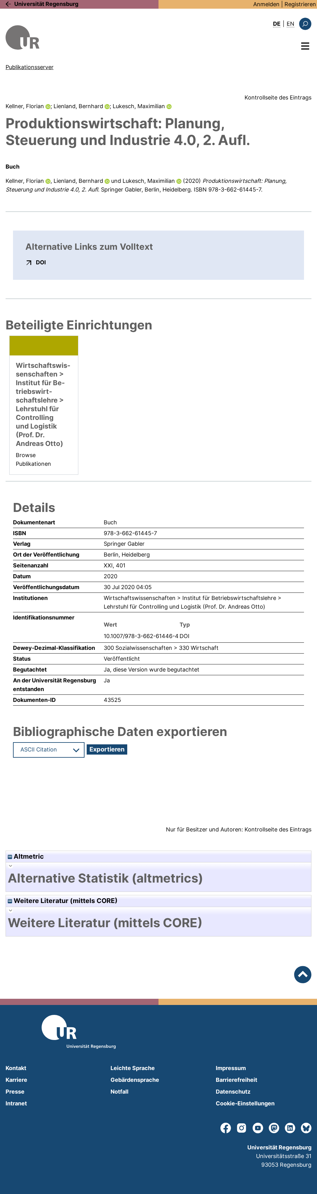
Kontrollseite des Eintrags (278, 97)
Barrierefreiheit (236, 1080)
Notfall (119, 1091)
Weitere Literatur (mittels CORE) (65, 901)
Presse (15, 1091)
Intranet (16, 1103)
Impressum (231, 1068)
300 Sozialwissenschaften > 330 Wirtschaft (161, 648)
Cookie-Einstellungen (245, 1103)
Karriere (16, 1080)
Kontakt (16, 1068)
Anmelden (266, 4)
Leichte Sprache (133, 1068)
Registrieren (300, 4)
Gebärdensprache (135, 1080)
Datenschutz (233, 1091)
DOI (41, 262)
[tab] (158, 878)
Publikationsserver (30, 67)
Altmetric (28, 856)
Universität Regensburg (46, 4)
